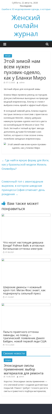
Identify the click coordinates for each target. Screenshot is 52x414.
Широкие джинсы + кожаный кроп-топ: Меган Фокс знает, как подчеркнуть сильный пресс (24, 290)
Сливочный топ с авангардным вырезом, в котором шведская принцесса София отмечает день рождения (23, 188)
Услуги (8, 360)
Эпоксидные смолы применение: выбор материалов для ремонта (23, 369)
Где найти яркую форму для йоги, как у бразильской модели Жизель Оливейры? (25, 164)
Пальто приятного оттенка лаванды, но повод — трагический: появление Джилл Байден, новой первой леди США (24, 336)
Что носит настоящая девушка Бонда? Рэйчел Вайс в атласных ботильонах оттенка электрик (23, 245)
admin (22, 82)
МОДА (8, 56)
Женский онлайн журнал (26, 25)
